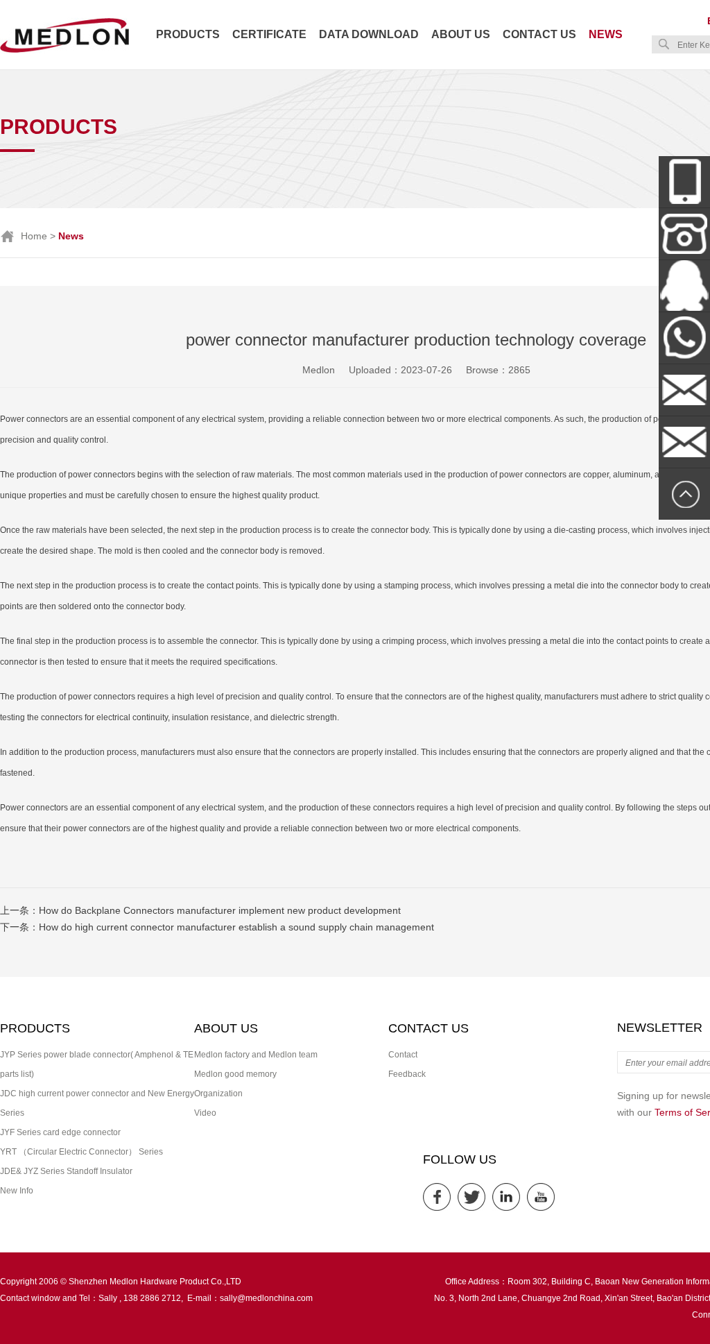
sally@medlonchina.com (266, 1298)
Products (188, 34)
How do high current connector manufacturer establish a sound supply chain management (236, 927)
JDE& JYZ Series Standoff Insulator (66, 1171)
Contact (402, 1055)
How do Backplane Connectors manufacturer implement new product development (220, 910)
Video (205, 1113)
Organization (218, 1093)
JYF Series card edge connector (60, 1132)
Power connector (32, 419)
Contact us (539, 34)
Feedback (407, 1074)
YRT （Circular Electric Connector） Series (81, 1152)
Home (34, 235)
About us (460, 34)
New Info (16, 1191)
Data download (369, 34)
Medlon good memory (235, 1074)
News (606, 34)
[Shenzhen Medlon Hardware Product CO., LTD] (64, 51)
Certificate (269, 34)
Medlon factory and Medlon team (256, 1055)
